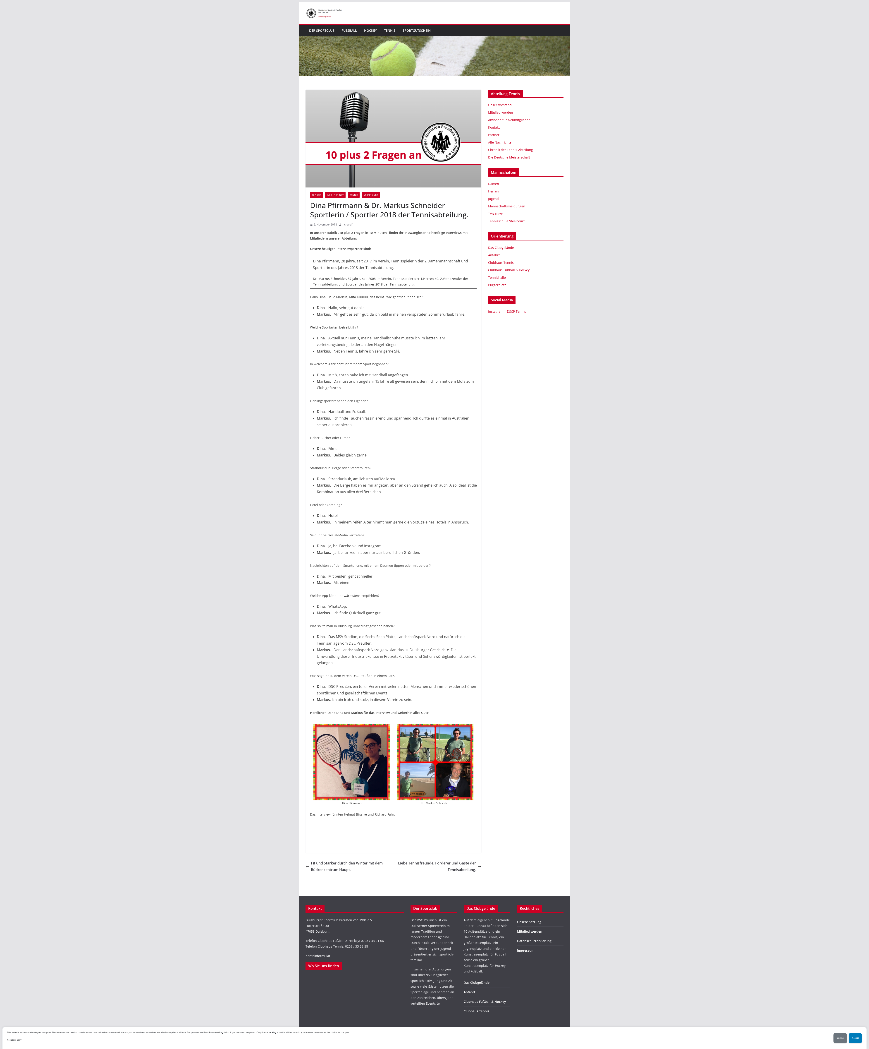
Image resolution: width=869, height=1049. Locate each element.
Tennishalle (497, 277)
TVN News (496, 213)
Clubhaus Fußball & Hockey (509, 270)
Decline (840, 1038)
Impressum (525, 950)
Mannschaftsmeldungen (506, 206)
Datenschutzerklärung (534, 941)
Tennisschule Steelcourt (506, 221)
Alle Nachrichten (500, 142)
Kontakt (494, 127)
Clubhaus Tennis (501, 262)
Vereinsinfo (371, 195)
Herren (493, 191)
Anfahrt (494, 255)
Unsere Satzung (529, 922)
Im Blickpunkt (335, 195)
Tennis (389, 30)
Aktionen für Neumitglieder (509, 120)
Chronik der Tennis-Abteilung (510, 150)
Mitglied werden (500, 112)
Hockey (370, 30)
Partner (493, 135)
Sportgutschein (417, 30)
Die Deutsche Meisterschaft (509, 157)
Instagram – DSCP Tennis (507, 311)
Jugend (493, 199)
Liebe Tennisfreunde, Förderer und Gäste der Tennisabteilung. (437, 866)
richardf (347, 224)
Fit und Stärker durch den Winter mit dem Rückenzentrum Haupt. (347, 866)
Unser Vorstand (500, 105)
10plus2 (316, 195)
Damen (493, 184)
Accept (855, 1038)
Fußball (349, 30)
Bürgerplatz (497, 285)
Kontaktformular (318, 956)
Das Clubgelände (501, 247)
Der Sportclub (321, 30)
